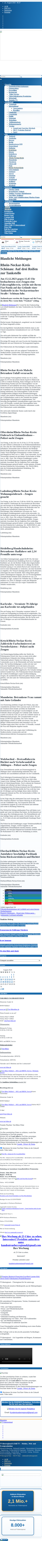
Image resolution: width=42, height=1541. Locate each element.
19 (5, 982)
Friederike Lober (10, 221)
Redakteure (8, 211)
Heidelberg (13, 154)
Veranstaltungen (15, 205)
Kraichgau (12, 150)
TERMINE (8, 201)
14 (10, 979)
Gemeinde (12, 104)
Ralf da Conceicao (11, 229)
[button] (8, 890)
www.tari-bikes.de (5, 1067)
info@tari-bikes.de (10, 1021)
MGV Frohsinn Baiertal (22, 130)
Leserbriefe (13, 114)
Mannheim (13, 160)
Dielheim (12, 148)
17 (1, 982)
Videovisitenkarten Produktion (20, 96)
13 (8, 979)
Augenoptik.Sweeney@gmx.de (12, 1225)
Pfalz (10, 166)
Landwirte (12, 112)
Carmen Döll (9, 217)
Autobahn (12, 138)
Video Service (14, 94)
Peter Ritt (7, 227)
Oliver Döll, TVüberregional (14, 225)
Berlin (11, 142)
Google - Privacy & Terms (26, 1144)
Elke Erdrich (9, 219)
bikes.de (16, 1009)
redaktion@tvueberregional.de (29, 1456)
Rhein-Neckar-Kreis (16, 158)
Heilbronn (12, 156)
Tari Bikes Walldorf (16, 195)
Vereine (11, 126)
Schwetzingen (14, 170)
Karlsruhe (3, 253)
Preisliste (7, 12)
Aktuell (7, 207)
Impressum (8, 10)
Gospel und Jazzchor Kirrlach (24, 128)
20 (8, 982)
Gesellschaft (8, 102)
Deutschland (13, 146)
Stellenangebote (15, 122)
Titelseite (25, 251)
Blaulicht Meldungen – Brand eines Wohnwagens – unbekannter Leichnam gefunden (18, 914)
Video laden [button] (8, 1150)
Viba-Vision (8, 233)
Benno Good (8, 215)
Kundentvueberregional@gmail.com (23, 1412)
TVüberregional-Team (5, 1456)
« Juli (2, 989)
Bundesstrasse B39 (15, 144)
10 (1, 979)
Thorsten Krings (10, 231)
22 (12, 982)
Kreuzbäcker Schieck (16, 191)
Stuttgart (12, 172)
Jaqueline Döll (9, 223)
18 (3, 982)
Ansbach (12, 136)
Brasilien (16, 110)
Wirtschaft (12, 98)
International (13, 106)
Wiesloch (12, 185)
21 (10, 982)
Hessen (11, 152)
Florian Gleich (14, 189)
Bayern (11, 140)
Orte (6, 134)
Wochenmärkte (14, 203)
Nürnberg (12, 162)
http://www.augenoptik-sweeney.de (14, 1232)
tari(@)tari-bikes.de (6, 1114)
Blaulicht (7, 209)
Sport (15, 132)
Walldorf (12, 181)
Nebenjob (12, 118)
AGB (6, 6)
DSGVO (7, 8)
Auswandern (18, 108)
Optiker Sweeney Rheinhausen (20, 193)
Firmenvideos (14, 88)
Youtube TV (13, 100)
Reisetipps (13, 120)
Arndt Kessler (9, 213)
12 (5, 979)
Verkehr (12, 177)
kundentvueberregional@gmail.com (21, 1263)
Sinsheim (12, 175)
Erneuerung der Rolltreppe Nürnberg (14, 930)
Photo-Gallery (11, 924)
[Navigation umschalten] (1, 79)
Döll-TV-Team (16, 1456)
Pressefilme (13, 90)
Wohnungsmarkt (15, 124)
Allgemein (8, 947)
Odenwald (12, 164)
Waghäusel (13, 179)
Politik (11, 116)
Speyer (11, 174)
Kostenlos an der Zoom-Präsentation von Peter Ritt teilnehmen (16, 1196)
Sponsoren (8, 187)
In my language (5, 940)
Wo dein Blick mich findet (9, 951)
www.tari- (3, 1009)
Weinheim (12, 183)
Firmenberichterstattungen (18, 86)
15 (12, 979)
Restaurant (13, 92)
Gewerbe (7, 84)
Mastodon (3, 1420)
